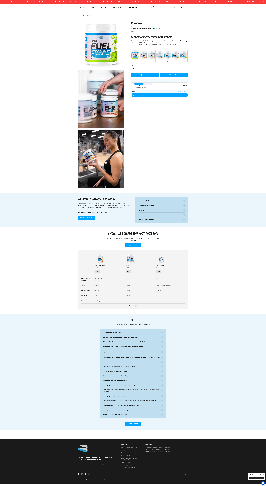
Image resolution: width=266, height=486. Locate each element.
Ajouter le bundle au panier (139, 95)
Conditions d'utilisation (127, 465)
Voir (98, 271)
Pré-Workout (86, 15)
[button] (159, 28)
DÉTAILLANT (167, 7)
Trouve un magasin (126, 455)
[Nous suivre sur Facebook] (78, 474)
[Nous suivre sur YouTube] (86, 474)
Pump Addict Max (100, 265)
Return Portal (124, 450)
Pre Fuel (128, 265)
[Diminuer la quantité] (133, 68)
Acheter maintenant (174, 75)
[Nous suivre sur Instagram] (82, 474)
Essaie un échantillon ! (86, 217)
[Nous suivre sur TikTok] (89, 474)
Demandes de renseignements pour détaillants (129, 459)
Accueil (79, 15)
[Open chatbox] (263, 483)
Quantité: (133, 65)
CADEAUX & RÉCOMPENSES (153, 7)
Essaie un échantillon (133, 245)
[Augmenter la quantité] (139, 68)
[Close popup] (263, 474)
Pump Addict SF (160, 265)
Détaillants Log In (125, 462)
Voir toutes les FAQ (133, 423)
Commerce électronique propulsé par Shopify (102, 479)
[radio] (135, 56)
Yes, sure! (256, 477)
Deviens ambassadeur (127, 453)
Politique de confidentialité (128, 467)
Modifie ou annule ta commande (129, 447)
